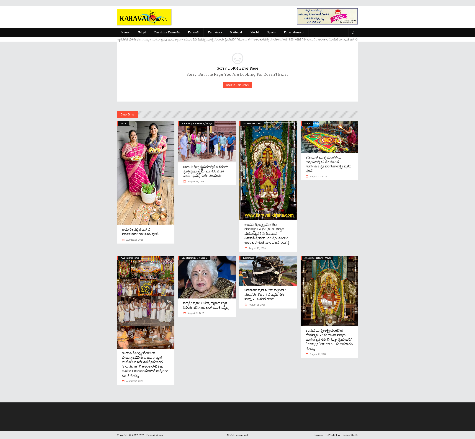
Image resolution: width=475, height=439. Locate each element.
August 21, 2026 (195, 313)
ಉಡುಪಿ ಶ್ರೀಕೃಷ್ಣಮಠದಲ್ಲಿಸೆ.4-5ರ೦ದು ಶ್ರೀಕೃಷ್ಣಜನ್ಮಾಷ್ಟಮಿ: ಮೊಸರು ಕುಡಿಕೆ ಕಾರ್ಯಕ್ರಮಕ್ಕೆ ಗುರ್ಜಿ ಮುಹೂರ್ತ (205, 171)
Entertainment (189, 257)
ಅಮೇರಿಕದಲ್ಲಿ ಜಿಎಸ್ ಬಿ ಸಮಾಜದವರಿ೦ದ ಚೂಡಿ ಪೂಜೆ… (141, 231)
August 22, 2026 (318, 176)
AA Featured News (252, 123)
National (203, 257)
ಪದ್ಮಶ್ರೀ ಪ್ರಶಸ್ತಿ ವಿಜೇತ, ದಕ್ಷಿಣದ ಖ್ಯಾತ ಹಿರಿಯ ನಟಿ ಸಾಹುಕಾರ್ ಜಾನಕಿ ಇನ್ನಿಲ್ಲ (205, 305)
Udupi (209, 123)
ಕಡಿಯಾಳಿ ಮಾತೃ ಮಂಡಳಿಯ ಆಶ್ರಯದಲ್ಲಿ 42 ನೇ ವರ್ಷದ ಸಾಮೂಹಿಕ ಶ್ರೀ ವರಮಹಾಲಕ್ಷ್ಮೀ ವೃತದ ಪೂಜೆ (328, 164)
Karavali (186, 123)
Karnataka (198, 123)
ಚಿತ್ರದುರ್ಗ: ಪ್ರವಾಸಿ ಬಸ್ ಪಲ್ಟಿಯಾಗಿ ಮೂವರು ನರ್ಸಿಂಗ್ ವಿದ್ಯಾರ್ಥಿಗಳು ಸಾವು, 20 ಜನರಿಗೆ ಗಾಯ (265, 294)
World (124, 123)
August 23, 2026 (134, 239)
